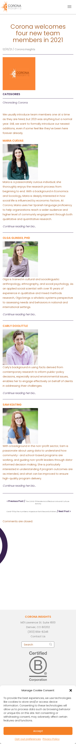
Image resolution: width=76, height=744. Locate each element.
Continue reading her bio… (19, 314)
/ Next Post (38, 511)
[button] (70, 690)
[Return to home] (13, 6)
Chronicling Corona (15, 102)
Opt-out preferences (28, 739)
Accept (38, 731)
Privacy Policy (51, 739)
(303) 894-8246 (38, 632)
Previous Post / (38, 502)
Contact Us (38, 636)
